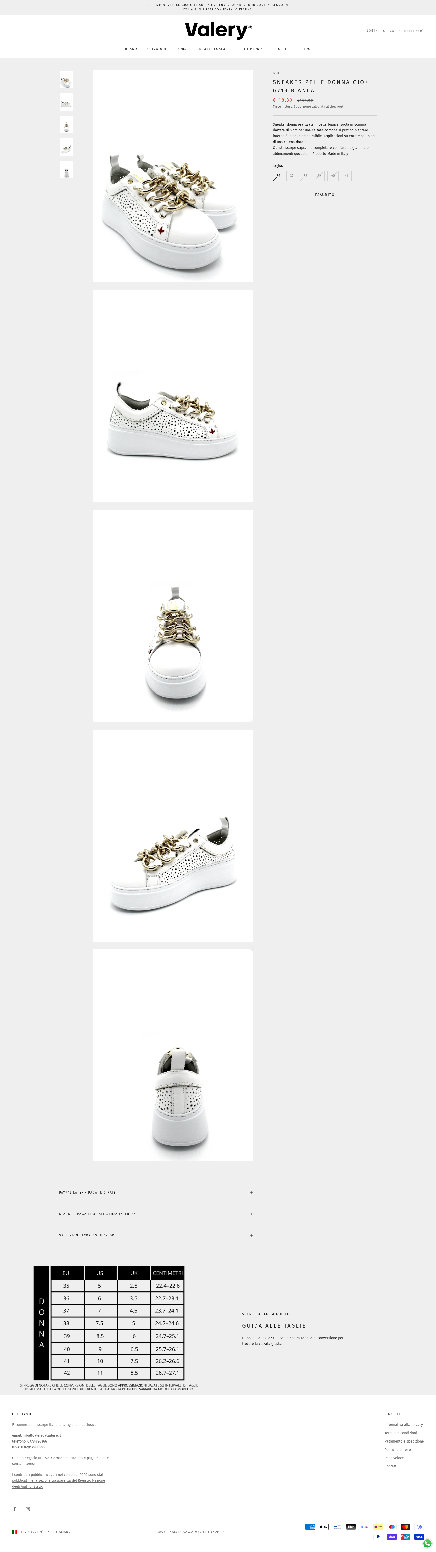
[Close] (280, 701)
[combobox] (170, 797)
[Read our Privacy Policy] (275, 825)
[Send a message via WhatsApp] (427, 1543)
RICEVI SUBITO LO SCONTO (218, 841)
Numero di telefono (171, 786)
